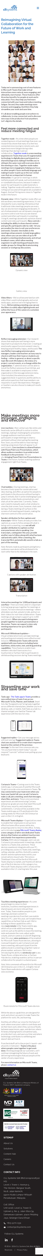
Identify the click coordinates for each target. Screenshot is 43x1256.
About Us (8, 1143)
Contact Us (9, 1164)
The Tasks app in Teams (21, 696)
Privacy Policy (22, 1250)
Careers (7, 1159)
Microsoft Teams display (30, 830)
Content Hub (10, 1154)
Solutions (8, 1148)
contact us (11, 1065)
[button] (31, 8)
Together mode (20, 153)
